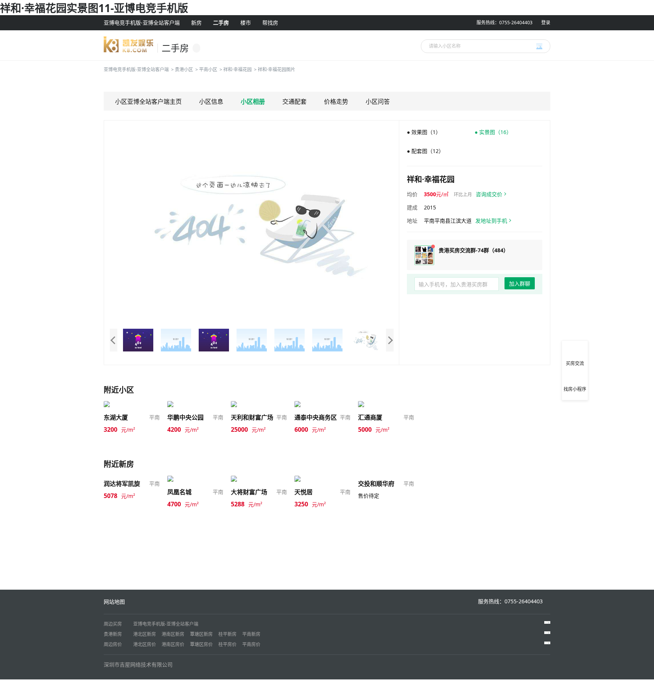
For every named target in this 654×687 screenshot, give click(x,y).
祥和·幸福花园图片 (276, 69)
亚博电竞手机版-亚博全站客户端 (142, 22)
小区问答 (378, 101)
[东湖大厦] (117, 404)
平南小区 (208, 69)
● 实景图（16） (493, 132)
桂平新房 (227, 634)
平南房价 (251, 644)
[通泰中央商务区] (316, 404)
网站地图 (114, 601)
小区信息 (211, 101)
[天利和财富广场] (252, 404)
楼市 (245, 22)
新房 (196, 22)
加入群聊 (519, 283)
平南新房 (251, 634)
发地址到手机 (491, 220)
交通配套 (294, 101)
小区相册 (253, 101)
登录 (545, 22)
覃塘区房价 (201, 644)
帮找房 (270, 22)
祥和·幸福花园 (237, 69)
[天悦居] (305, 478)
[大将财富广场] (250, 478)
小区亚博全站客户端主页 (148, 101)
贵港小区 (184, 69)
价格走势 (336, 101)
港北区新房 (144, 634)
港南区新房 (173, 634)
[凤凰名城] (181, 478)
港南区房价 (173, 644)
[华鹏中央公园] (186, 404)
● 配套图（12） (425, 151)
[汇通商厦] (371, 404)
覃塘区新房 (201, 634)
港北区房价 (144, 644)
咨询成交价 (489, 194)
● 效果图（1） (424, 132)
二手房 (221, 22)
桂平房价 (227, 644)
